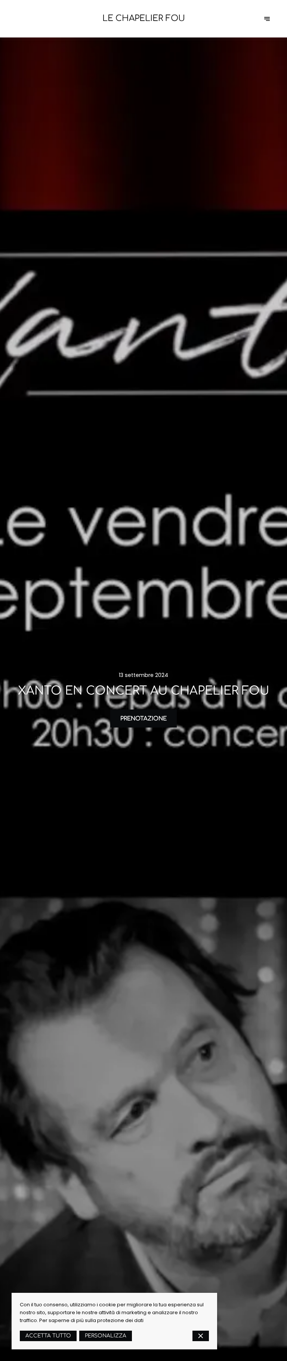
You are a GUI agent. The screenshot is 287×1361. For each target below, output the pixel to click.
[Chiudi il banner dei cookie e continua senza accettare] (200, 1336)
